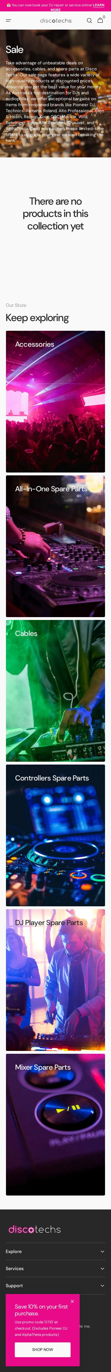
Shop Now (42, 1349)
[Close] (72, 1301)
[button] (8, 20)
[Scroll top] (104, 1365)
